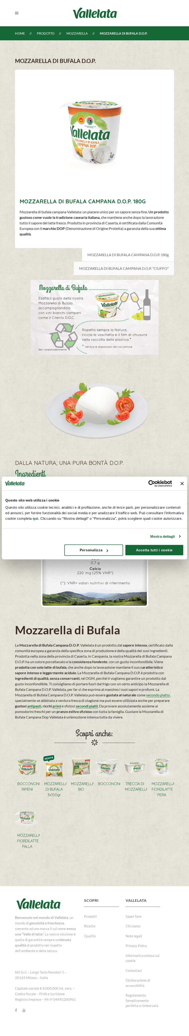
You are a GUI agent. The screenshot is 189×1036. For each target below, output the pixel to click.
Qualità (90, 936)
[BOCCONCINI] (108, 766)
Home (20, 33)
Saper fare (133, 916)
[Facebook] (16, 1010)
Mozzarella (77, 33)
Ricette (89, 926)
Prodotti (90, 916)
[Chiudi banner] (182, 483)
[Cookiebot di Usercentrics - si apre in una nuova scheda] (152, 483)
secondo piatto (158, 695)
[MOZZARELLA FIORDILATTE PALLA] (27, 818)
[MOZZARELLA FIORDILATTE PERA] (161, 766)
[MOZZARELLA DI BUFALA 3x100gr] (54, 766)
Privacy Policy (136, 946)
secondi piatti (87, 706)
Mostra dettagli (162, 536)
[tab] (128, 254)
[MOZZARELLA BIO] (81, 766)
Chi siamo (133, 926)
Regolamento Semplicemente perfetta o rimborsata (142, 1000)
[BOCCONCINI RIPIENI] (27, 766)
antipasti (34, 706)
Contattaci (134, 970)
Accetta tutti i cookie (154, 550)
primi (57, 706)
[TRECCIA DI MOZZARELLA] (135, 766)
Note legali (134, 936)
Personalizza (91, 550)
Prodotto (45, 33)
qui (35, 518)
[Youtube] (24, 1010)
